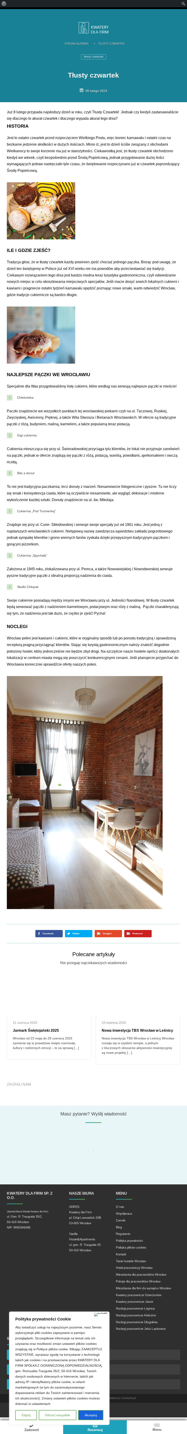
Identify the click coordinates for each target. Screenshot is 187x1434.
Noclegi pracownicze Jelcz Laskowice (141, 1328)
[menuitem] (4, 3)
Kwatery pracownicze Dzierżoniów (138, 1295)
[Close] (100, 1314)
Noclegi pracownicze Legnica (135, 1308)
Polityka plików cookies (131, 1247)
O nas (120, 1207)
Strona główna (76, 43)
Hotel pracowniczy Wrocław (134, 1267)
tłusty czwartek (94, 56)
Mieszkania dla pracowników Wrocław (141, 1274)
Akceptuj (91, 1415)
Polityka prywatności (129, 1240)
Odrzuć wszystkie (57, 1415)
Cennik (120, 1220)
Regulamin (123, 1234)
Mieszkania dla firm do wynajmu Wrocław (143, 1288)
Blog (119, 1227)
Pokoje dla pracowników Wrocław (138, 1281)
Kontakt (121, 1254)
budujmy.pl (129, 1398)
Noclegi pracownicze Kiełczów (136, 1315)
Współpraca (124, 1213)
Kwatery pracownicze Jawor (134, 1301)
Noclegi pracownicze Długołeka (137, 1322)
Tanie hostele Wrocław (131, 1261)
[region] (59, 1368)
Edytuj (26, 1415)
